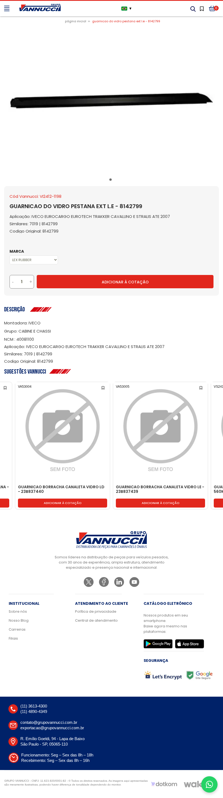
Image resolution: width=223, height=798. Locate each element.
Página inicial (75, 21)
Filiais (13, 638)
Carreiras (17, 629)
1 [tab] (111, 180)
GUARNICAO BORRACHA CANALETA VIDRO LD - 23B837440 (61, 489)
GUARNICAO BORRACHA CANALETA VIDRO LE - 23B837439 (160, 489)
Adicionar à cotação (63, 503)
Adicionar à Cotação (125, 282)
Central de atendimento (96, 620)
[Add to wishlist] (5, 387)
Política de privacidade (95, 611)
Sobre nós (18, 611)
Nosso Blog (19, 620)
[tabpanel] (111, 101)
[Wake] (195, 784)
